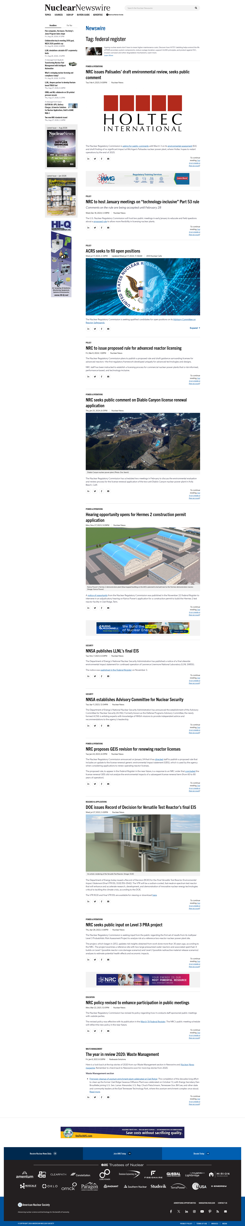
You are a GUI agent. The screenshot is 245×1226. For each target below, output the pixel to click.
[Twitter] (178, 1211)
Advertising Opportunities (185, 1203)
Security (89, 645)
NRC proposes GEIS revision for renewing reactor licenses (133, 749)
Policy (88, 196)
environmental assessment (180, 145)
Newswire (95, 27)
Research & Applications (96, 801)
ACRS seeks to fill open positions (113, 250)
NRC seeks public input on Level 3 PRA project (124, 924)
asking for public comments (136, 145)
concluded (190, 771)
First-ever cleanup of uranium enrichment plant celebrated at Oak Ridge (123, 1078)
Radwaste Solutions (117, 1059)
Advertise (98, 14)
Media (224, 1223)
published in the (116, 669)
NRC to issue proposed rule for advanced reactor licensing (133, 348)
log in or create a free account (194, 163)
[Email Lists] (225, 1211)
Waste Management (94, 1048)
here (154, 894)
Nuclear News (117, 82)
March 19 (153, 1021)
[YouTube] (202, 1211)
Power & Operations (94, 66)
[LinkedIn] (186, 1211)
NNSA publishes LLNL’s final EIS (112, 650)
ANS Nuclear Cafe (154, 255)
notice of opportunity (98, 595)
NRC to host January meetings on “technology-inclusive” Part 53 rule (142, 201)
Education (90, 997)
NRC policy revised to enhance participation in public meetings (137, 1002)
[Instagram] (194, 1211)
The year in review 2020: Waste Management (122, 1054)
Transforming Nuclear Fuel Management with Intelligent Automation (55, 65)
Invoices (214, 1223)
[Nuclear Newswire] (217, 1211)
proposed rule (100, 221)
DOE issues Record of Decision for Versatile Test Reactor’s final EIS (141, 807)
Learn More (108, 55)
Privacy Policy (186, 1223)
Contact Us (222, 1203)
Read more (95, 1091)
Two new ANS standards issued (56, 117)
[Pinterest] (210, 1211)
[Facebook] (171, 1211)
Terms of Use (202, 1223)
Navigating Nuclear (207, 1203)
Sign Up (69, 14)
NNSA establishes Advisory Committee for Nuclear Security (134, 699)
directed (159, 759)
